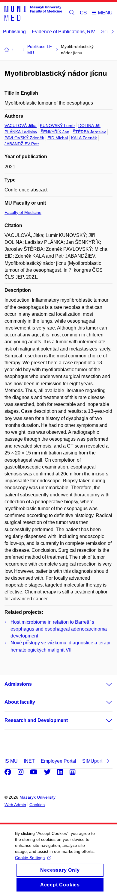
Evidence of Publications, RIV (63, 31)
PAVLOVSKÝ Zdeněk (24, 137)
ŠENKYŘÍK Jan (54, 131)
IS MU (11, 761)
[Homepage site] (33, 13)
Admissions (18, 684)
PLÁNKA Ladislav (20, 131)
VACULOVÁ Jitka (20, 125)
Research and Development (36, 720)
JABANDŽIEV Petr (21, 143)
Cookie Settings (30, 857)
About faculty (19, 702)
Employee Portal (58, 761)
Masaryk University (38, 797)
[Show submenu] (103, 684)
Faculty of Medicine (22, 212)
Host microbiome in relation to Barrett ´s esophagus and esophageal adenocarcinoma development (58, 629)
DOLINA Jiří (89, 125)
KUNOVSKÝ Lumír (57, 125)
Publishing (14, 31)
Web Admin (15, 804)
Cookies (37, 804)
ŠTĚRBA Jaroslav (89, 131)
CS (83, 13)
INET (29, 761)
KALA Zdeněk (84, 137)
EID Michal (57, 137)
